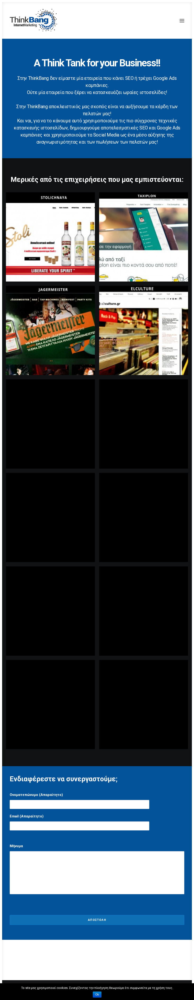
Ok (97, 994)
